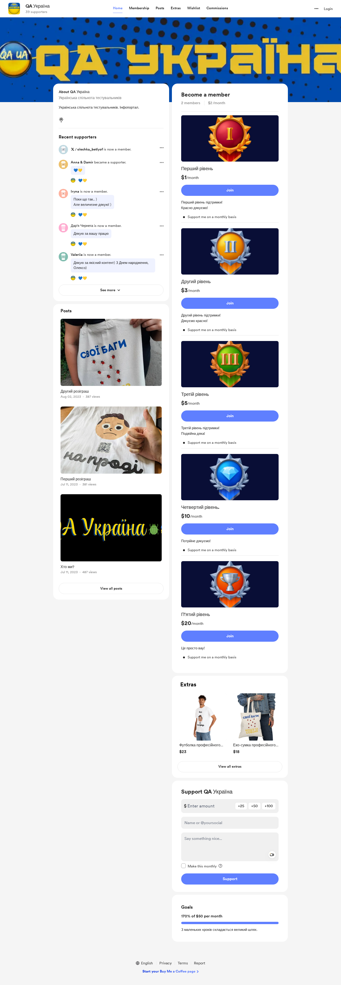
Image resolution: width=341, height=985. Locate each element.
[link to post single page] (111, 359)
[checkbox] (199, 866)
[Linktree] (61, 119)
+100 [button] (269, 806)
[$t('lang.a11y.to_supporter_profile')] (73, 180)
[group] (230, 169)
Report (199, 963)
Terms (183, 963)
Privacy (165, 963)
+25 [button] (241, 806)
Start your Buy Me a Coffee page (168, 971)
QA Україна (38, 6)
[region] (230, 378)
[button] (117, 8)
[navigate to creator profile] (14, 8)
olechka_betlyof (90, 149)
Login (328, 9)
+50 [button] (254, 806)
